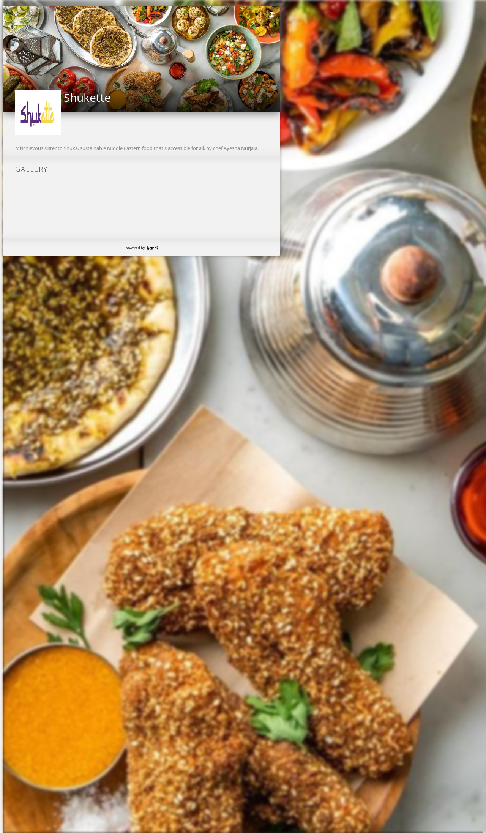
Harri (152, 248)
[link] (272, 14)
